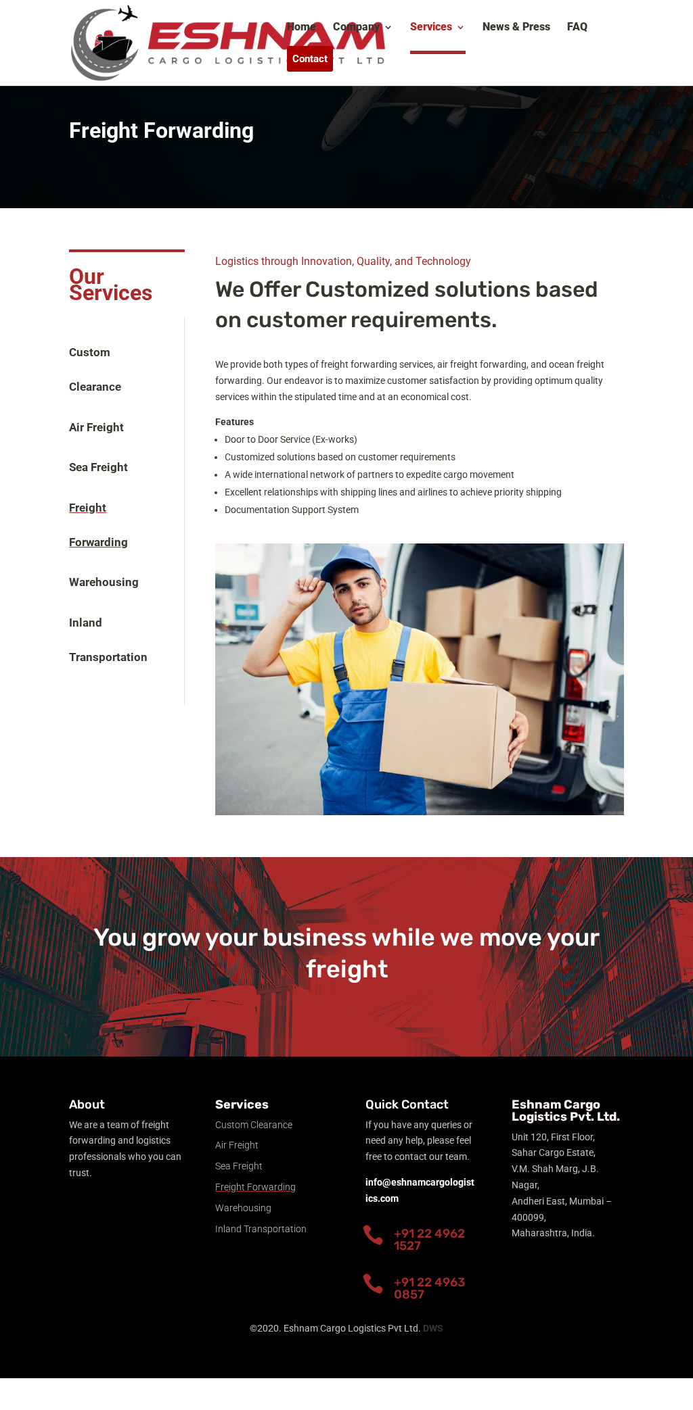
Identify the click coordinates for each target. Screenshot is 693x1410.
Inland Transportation (261, 1228)
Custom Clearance (253, 1124)
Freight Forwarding (255, 1187)
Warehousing (104, 582)
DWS (433, 1328)
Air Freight (96, 427)
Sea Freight (98, 467)
